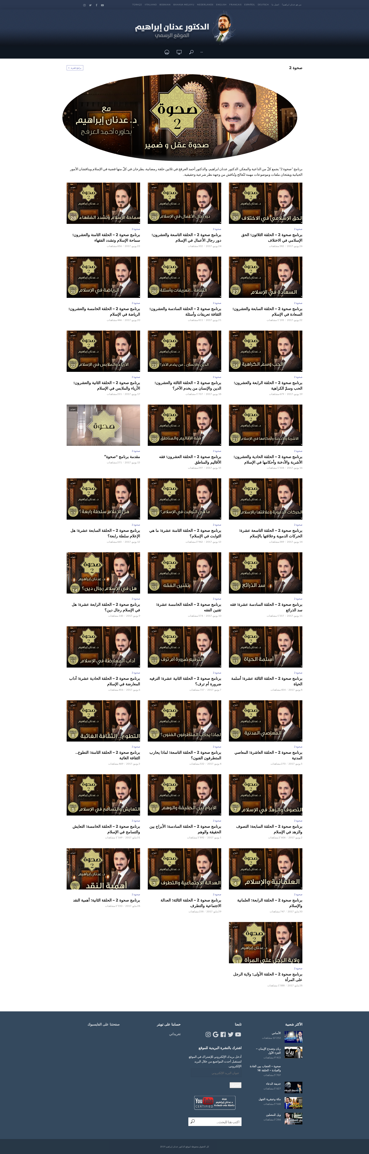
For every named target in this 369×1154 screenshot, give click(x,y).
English (221, 4)
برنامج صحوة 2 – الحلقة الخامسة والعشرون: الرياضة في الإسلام (104, 311)
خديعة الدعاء (273, 1083)
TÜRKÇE (137, 4)
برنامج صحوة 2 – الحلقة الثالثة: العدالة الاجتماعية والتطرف (191, 903)
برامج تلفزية (76, 67)
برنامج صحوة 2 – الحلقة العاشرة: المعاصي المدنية (268, 755)
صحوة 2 (298, 229)
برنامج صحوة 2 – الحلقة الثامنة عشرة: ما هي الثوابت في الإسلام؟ (185, 533)
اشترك (235, 1085)
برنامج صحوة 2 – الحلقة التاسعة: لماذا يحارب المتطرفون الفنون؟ (185, 755)
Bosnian (165, 4)
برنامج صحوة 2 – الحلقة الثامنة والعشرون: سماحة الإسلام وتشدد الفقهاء (106, 237)
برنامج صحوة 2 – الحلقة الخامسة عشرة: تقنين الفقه (188, 607)
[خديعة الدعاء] (293, 1087)
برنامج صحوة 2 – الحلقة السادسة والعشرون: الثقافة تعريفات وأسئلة (185, 311)
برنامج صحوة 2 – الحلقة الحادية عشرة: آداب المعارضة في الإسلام (104, 681)
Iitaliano (151, 4)
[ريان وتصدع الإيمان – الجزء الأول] (293, 1052)
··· (201, 52)
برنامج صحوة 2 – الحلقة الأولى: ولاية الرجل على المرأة (267, 977)
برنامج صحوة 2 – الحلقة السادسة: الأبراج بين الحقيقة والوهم (185, 829)
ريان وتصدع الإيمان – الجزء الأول (268, 1050)
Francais (235, 4)
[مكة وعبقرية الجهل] (293, 1103)
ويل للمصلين (273, 1114)
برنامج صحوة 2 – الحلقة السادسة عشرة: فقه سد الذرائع (266, 607)
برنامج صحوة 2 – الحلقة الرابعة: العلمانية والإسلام (269, 903)
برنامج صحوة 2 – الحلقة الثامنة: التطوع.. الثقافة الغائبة (107, 755)
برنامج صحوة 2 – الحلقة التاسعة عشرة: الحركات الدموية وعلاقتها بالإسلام (270, 533)
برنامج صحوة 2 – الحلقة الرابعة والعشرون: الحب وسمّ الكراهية (268, 385)
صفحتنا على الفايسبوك (104, 1024)
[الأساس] (293, 1037)
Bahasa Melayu (183, 4)
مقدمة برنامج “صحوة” (122, 456)
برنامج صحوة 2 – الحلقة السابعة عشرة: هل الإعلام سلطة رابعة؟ (105, 533)
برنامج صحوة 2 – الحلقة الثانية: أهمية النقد (106, 900)
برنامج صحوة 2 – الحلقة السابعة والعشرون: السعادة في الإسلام (267, 311)
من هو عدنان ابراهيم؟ (291, 4)
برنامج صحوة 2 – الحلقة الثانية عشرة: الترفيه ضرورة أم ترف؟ (185, 681)
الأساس (276, 1033)
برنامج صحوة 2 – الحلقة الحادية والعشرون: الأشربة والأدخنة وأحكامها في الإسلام (268, 459)
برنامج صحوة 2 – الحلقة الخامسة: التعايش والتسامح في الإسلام (106, 829)
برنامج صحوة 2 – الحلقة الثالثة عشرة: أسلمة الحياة (266, 681)
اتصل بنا (275, 4)
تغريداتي (175, 1034)
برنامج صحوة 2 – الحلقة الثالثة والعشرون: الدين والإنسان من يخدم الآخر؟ (188, 385)
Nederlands (205, 4)
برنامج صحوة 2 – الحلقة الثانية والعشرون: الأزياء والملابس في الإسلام (106, 385)
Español (249, 4)
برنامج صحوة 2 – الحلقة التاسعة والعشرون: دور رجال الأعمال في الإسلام (186, 237)
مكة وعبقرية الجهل (270, 1099)
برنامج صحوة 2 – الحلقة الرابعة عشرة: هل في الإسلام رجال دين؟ (106, 607)
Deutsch (263, 4)
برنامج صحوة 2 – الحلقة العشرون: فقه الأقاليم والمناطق (190, 459)
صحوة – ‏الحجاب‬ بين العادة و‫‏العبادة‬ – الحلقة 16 (265, 1068)
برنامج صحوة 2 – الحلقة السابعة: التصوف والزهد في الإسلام (269, 829)
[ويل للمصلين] (293, 1118)
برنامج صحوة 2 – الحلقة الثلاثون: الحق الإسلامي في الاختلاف (271, 237)
